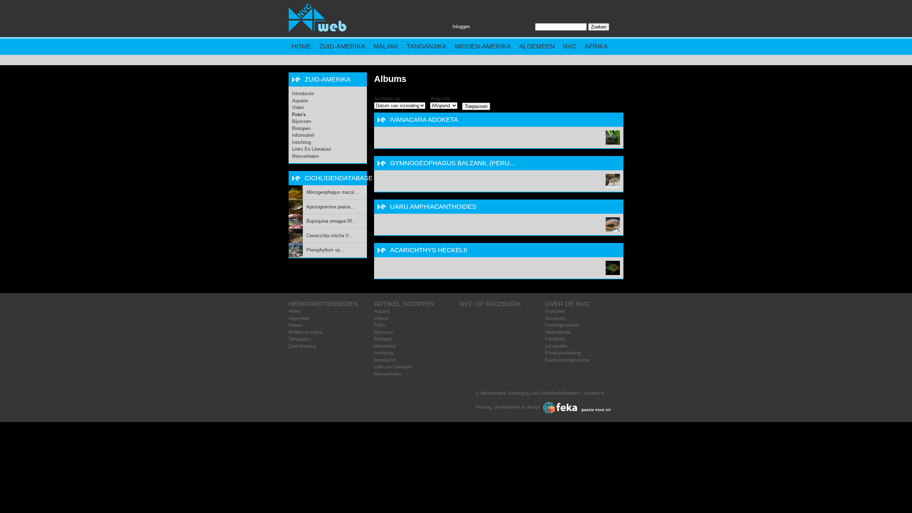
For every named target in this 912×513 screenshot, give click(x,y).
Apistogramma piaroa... (330, 206)
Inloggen (461, 26)
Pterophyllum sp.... (326, 250)
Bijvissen (301, 121)
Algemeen (537, 46)
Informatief (303, 135)
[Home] (318, 30)
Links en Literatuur (311, 149)
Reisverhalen (305, 156)
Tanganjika (426, 46)
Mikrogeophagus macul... (332, 192)
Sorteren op (387, 98)
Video (298, 107)
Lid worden (556, 346)
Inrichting (301, 142)
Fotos (380, 325)
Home (301, 46)
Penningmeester (562, 325)
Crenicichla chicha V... (329, 235)
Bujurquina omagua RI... (331, 221)
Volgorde (440, 98)
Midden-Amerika (483, 46)
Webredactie (558, 332)
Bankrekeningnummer (567, 360)
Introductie (303, 93)
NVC (569, 46)
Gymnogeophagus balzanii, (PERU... (452, 163)
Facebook (555, 339)
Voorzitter (555, 311)
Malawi (385, 46)
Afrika (596, 46)
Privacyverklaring (563, 353)
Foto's (299, 114)
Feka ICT (577, 408)
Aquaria (300, 100)
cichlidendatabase (339, 178)
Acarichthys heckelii (428, 250)
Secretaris (555, 318)
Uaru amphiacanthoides (433, 206)
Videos (381, 318)
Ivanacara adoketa (424, 119)
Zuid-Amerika (342, 46)
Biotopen (301, 128)
